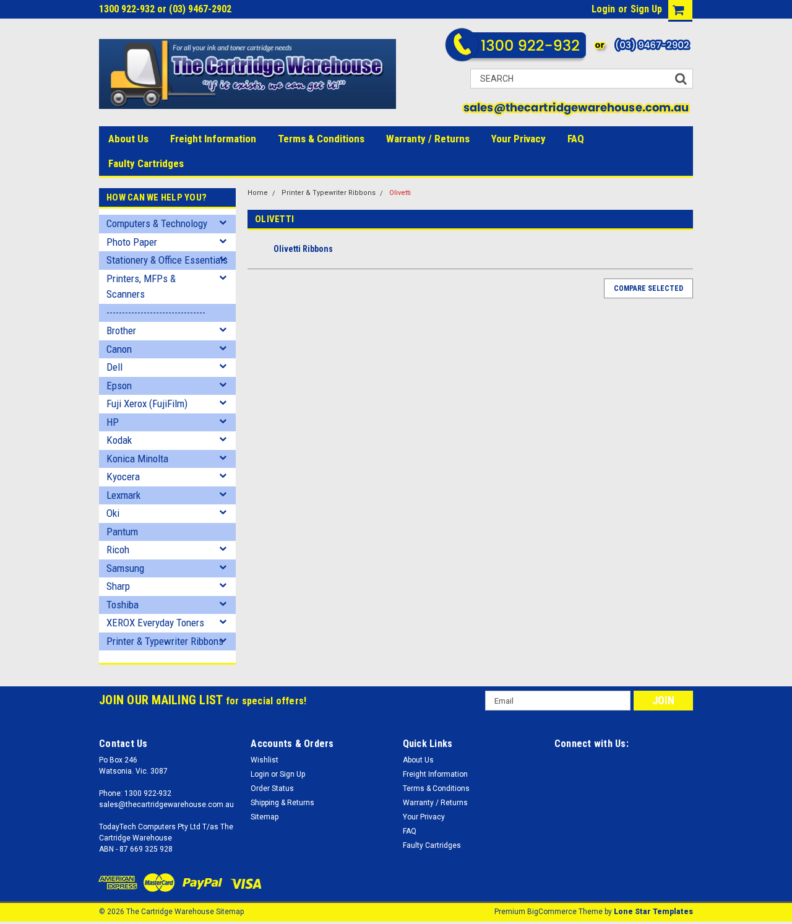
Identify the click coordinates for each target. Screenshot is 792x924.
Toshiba (122, 604)
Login (603, 9)
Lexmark (123, 495)
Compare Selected (648, 288)
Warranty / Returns (428, 138)
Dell (114, 367)
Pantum (122, 531)
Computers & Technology (156, 223)
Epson (119, 385)
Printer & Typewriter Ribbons (164, 641)
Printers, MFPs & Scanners (141, 286)
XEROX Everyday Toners (155, 622)
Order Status (272, 788)
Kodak (119, 440)
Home (258, 193)
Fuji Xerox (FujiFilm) (146, 403)
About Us (128, 138)
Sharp (118, 586)
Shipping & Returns (282, 802)
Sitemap (264, 817)
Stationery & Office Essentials (167, 260)
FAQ (575, 138)
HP (112, 422)
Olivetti (400, 193)
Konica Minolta (137, 458)
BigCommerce (552, 911)
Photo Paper (131, 242)
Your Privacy (518, 138)
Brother (121, 330)
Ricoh (117, 549)
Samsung (125, 568)
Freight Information (213, 138)
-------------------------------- (155, 312)
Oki (112, 513)
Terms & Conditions (321, 138)
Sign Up (646, 9)
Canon (119, 349)
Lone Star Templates (653, 911)
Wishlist (264, 760)
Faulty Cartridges (146, 163)
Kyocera (123, 476)
